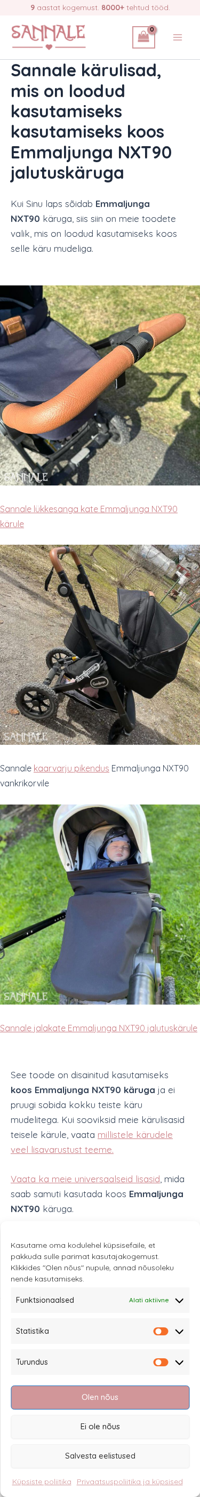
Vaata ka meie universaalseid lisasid (85, 1178)
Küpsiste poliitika (41, 1481)
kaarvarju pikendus (71, 768)
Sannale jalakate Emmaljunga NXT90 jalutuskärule (98, 1028)
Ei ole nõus (100, 1426)
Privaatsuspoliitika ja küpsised (130, 1481)
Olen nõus (100, 1397)
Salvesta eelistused (100, 1456)
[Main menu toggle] (177, 37)
